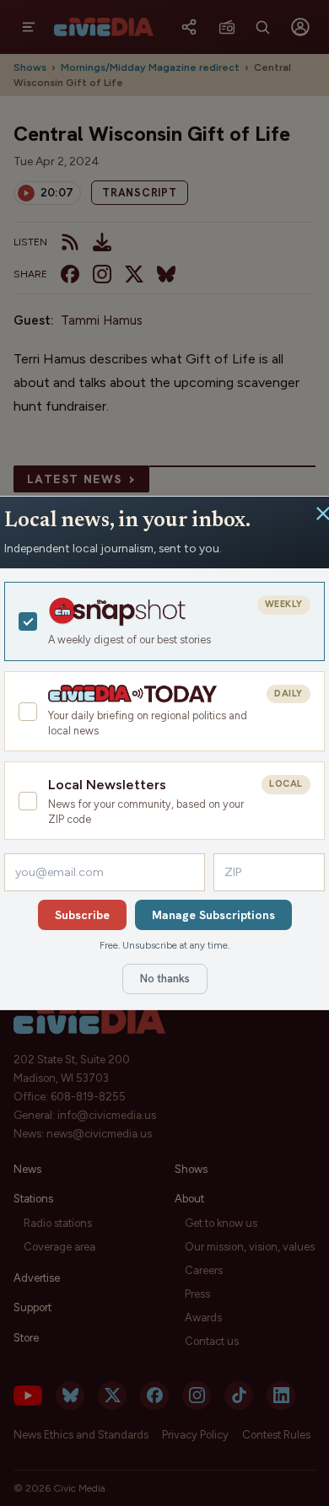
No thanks (165, 978)
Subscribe (82, 914)
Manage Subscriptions (213, 914)
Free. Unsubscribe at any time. (164, 945)
